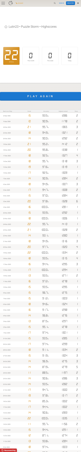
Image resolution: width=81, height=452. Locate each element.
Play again (40, 96)
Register (70, 3)
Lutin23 (14, 26)
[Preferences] (78, 3)
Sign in (61, 3)
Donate (20, 3)
